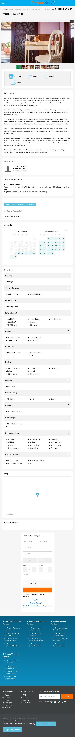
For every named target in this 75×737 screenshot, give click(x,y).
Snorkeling (34, 448)
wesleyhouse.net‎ (21, 171)
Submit (66, 696)
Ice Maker (55, 368)
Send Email (38, 590)
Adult (24, 565)
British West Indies (35, 9)
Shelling (54, 448)
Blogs (7, 700)
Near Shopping (14, 461)
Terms (25, 697)
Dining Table (13, 307)
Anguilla (25, 9)
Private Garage (14, 411)
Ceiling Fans (13, 294)
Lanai (32, 399)
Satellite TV (12, 322)
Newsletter (27, 703)
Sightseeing (34, 445)
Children (42, 565)
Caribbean (18, 9)
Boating (11, 439)
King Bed (11, 282)
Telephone (12, 340)
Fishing (11, 442)
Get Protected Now (30, 606)
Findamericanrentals (46, 724)
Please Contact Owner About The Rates (20, 204)
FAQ (24, 695)
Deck (53, 399)
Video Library (35, 319)
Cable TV (11, 319)
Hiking (10, 445)
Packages (8, 703)
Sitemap (26, 700)
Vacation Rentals (8, 9)
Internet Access (14, 353)
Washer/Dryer (13, 387)
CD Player (34, 325)
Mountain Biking (36, 439)
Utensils (33, 371)
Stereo (32, 322)
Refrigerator (34, 374)
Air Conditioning (36, 294)
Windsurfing (56, 445)
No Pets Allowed (14, 337)
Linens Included (36, 337)
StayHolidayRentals (12, 730)
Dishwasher (34, 368)
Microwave (12, 374)
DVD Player (12, 325)
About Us (8, 695)
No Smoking (34, 340)
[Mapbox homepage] (9, 514)
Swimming (55, 439)
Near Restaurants (15, 463)
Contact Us (9, 697)
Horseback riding (15, 448)
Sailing (32, 442)
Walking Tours (56, 442)
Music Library (56, 319)
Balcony (11, 399)
